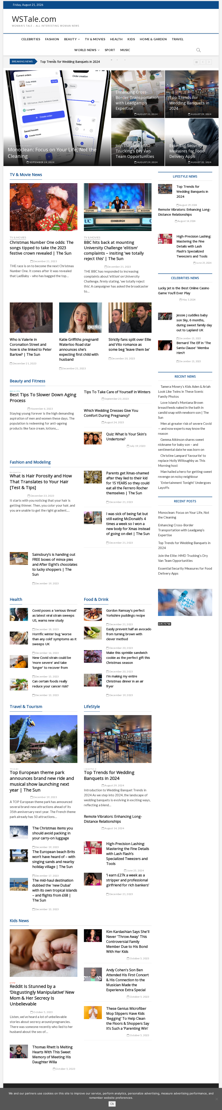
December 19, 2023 (47, 583)
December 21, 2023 (45, 261)
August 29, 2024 (200, 114)
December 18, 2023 (47, 629)
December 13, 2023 (47, 695)
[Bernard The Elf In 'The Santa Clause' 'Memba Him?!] (165, 345)
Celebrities (30, 39)
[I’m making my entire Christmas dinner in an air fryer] (93, 680)
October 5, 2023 (43, 1012)
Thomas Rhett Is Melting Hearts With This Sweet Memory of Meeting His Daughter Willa (52, 1054)
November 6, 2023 (41, 408)
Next (209, 62)
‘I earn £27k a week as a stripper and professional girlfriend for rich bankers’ (127, 880)
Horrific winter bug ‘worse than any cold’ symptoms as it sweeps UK (54, 639)
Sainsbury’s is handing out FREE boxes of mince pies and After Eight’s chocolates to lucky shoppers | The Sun (54, 564)
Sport (110, 50)
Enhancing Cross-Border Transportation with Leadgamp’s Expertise (137, 100)
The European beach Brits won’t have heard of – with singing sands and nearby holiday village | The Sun (53, 859)
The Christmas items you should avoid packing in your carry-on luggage (52, 833)
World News (85, 50)
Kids (131, 39)
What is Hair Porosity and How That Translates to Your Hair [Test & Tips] (41, 481)
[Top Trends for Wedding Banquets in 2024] (118, 739)
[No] (216, 1099)
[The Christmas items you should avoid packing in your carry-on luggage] (19, 832)
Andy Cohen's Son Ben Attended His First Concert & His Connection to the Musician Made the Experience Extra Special (127, 980)
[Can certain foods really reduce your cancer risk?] (19, 684)
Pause (196, 62)
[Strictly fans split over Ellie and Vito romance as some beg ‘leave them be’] (130, 317)
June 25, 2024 (135, 870)
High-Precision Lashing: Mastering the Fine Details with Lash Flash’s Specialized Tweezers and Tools (127, 853)
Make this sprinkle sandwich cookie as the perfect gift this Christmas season (128, 657)
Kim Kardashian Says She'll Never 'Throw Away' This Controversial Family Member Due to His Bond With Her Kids (127, 941)
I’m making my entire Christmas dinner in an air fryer (125, 681)
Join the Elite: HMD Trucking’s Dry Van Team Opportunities (81, 62)
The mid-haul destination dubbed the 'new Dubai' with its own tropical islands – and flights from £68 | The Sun (54, 890)
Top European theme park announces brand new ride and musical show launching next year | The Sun (42, 781)
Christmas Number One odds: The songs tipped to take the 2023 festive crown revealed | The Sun (41, 248)
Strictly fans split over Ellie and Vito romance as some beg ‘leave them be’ (130, 344)
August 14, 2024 (114, 828)
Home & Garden (153, 39)
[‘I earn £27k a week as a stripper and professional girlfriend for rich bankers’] (93, 879)
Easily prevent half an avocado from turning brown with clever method (128, 634)
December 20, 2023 (123, 358)
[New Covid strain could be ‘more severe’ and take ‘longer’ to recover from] (19, 661)
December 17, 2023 (47, 875)
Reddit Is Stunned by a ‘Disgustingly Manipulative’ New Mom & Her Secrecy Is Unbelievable (42, 995)
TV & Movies (95, 39)
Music (125, 50)
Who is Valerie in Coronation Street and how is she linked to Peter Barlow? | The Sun (31, 347)
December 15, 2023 (47, 676)
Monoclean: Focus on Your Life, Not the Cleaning (52, 152)
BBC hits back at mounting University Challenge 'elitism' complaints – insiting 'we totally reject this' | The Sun (114, 250)
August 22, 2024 (200, 162)
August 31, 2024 (147, 114)
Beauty (70, 39)
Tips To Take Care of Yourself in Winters (117, 391)
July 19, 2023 (137, 446)
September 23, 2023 (116, 398)
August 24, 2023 (114, 422)
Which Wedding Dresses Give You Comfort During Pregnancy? (111, 413)
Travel (177, 39)
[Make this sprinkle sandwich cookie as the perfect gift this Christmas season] (93, 656)
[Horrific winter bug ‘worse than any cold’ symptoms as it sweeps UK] (19, 638)
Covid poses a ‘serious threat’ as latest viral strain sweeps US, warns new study (54, 615)
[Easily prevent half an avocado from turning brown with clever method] (93, 633)
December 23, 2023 (42, 495)
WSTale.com (34, 19)
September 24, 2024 (41, 162)
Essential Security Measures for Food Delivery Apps (186, 151)
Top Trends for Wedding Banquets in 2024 (189, 103)
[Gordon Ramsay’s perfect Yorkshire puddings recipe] (93, 614)
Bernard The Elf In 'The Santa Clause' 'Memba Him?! (193, 348)
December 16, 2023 (47, 652)
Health (116, 39)
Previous (203, 62)
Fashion (52, 39)
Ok (112, 1103)
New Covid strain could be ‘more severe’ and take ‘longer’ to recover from (51, 662)
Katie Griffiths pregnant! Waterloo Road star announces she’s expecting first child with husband (78, 349)
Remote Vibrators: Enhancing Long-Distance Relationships (113, 819)
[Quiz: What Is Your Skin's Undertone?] (93, 438)
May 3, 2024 (188, 299)
